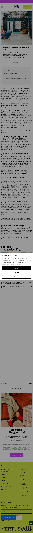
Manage (16, 272)
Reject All (16, 277)
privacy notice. (17, 264)
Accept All (16, 268)
